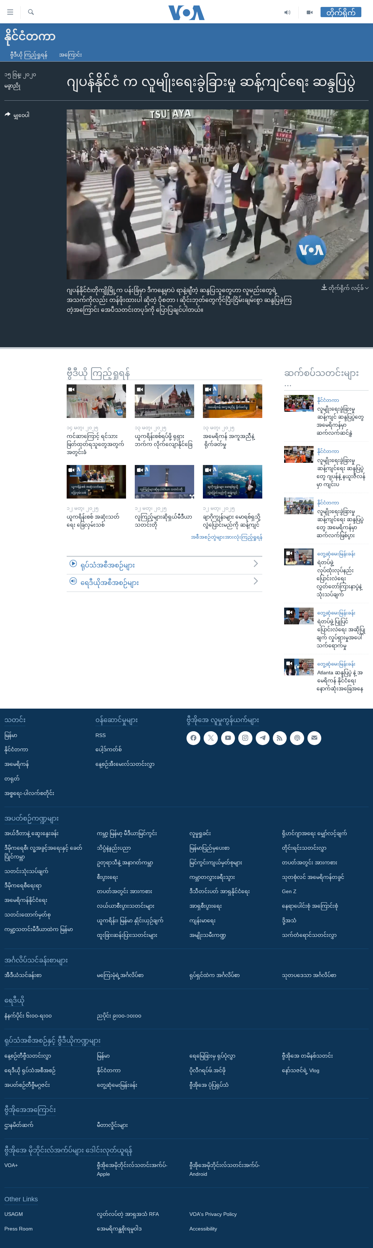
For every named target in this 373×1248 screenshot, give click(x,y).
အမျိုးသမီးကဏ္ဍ (207, 935)
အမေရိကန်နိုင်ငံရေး (25, 900)
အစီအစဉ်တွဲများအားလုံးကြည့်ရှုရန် (226, 537)
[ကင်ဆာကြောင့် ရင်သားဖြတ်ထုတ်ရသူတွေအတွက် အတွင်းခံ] (96, 401)
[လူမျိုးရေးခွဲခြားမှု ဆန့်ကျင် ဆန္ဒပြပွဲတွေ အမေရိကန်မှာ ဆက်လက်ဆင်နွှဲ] (299, 403)
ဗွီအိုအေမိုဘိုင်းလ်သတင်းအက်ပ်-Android (224, 1170)
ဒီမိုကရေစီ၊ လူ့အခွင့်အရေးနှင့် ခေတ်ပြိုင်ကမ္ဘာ (43, 852)
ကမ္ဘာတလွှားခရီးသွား (212, 877)
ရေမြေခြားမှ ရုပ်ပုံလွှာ (212, 1056)
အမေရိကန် (16, 764)
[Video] (310, 13)
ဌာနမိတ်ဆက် (19, 1125)
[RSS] (280, 738)
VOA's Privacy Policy (213, 1214)
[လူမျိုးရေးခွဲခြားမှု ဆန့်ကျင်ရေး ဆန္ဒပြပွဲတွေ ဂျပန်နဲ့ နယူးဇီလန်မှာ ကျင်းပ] (299, 454)
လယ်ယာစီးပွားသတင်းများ (125, 906)
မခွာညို (12, 86)
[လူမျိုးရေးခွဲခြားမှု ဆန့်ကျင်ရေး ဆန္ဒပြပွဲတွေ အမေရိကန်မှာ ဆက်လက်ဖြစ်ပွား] (299, 505)
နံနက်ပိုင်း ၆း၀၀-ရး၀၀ (28, 1016)
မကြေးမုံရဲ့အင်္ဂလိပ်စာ (120, 975)
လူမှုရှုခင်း (200, 834)
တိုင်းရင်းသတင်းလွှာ (304, 848)
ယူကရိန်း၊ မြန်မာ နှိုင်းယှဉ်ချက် (130, 920)
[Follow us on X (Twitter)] (210, 738)
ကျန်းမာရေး (202, 920)
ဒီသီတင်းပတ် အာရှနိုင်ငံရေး (219, 892)
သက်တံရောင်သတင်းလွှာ (309, 935)
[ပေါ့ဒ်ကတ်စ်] (297, 738)
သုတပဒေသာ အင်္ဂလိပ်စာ (309, 975)
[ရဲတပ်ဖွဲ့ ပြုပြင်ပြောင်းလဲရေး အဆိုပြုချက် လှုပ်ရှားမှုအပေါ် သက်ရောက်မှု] (299, 616)
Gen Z (289, 892)
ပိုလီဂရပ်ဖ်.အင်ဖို (207, 1070)
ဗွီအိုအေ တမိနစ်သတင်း (307, 1056)
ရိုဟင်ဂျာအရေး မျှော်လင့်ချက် (314, 834)
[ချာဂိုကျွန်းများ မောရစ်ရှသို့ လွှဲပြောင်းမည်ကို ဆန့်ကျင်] (232, 482)
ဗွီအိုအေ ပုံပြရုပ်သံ (209, 1085)
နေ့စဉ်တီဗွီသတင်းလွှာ (27, 1056)
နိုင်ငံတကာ (328, 400)
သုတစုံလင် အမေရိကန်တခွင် (313, 877)
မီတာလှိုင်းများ (112, 1125)
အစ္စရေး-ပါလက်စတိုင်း (29, 793)
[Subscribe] (314, 738)
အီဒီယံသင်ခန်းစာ (23, 975)
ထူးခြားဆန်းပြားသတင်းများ (127, 935)
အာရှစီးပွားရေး (205, 906)
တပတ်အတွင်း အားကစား (124, 892)
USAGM (13, 1214)
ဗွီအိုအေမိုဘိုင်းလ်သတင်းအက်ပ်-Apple (132, 1170)
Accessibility (203, 1229)
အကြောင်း (70, 55)
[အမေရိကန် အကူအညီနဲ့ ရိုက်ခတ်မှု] (232, 401)
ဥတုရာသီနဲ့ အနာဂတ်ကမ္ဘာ (125, 862)
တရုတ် (12, 779)
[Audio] (287, 13)
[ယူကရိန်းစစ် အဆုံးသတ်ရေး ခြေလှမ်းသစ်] (96, 482)
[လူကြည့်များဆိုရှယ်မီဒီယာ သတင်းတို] (164, 482)
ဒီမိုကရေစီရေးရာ (23, 886)
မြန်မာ (10, 735)
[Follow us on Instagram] (245, 738)
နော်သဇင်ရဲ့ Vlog (300, 1070)
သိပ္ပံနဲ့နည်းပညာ (114, 848)
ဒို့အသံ (289, 920)
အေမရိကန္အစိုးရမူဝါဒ (119, 1229)
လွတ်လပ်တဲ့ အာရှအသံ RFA (128, 1214)
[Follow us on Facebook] (193, 738)
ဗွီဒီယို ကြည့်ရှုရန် (28, 55)
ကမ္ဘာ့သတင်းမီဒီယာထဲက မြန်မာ (38, 929)
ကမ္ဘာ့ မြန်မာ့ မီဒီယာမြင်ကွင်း (127, 834)
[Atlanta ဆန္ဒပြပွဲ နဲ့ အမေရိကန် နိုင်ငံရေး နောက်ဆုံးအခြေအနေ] (299, 667)
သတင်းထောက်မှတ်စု (27, 915)
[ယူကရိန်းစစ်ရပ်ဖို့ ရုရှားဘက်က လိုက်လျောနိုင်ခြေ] (164, 401)
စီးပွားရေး (107, 877)
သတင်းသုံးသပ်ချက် (26, 871)
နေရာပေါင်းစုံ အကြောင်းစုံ (310, 906)
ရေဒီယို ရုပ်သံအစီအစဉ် (29, 1070)
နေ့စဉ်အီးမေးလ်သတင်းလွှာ (124, 764)
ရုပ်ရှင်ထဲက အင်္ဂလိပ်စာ (214, 975)
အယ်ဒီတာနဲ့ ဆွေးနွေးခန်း (31, 834)
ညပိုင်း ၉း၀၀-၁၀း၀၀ (119, 1016)
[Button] (17, 116)
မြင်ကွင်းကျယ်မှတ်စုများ (215, 862)
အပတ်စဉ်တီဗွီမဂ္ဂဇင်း (27, 1085)
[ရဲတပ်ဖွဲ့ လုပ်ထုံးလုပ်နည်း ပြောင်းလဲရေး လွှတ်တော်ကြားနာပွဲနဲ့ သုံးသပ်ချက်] (299, 557)
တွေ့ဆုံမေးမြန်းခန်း (336, 554)
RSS (100, 735)
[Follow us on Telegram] (263, 738)
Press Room (18, 1229)
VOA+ (11, 1165)
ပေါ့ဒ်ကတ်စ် (108, 750)
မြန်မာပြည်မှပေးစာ (209, 848)
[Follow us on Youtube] (228, 738)
